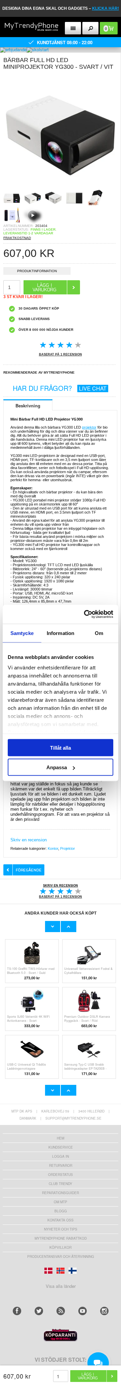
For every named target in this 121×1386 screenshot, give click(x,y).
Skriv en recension (28, 839)
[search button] (90, 28)
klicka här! (105, 8)
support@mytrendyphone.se (73, 1118)
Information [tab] (60, 633)
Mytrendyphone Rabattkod (61, 1238)
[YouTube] (82, 1311)
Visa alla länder (61, 1286)
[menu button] (73, 28)
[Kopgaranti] (60, 1339)
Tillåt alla (60, 747)
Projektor (67, 848)
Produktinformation (37, 271)
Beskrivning (27, 405)
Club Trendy (60, 1183)
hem (60, 1138)
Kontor (53, 848)
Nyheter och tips (60, 1229)
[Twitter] (39, 1311)
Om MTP (60, 1202)
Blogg (60, 1211)
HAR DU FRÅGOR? (60, 388)
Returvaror (60, 1165)
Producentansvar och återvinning (60, 1256)
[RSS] (60, 1311)
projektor (89, 427)
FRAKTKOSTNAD (17, 238)
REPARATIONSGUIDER (60, 1192)
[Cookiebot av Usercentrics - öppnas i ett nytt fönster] (85, 614)
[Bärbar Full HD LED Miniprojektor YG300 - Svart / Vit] (60, 187)
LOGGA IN (60, 1156)
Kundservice (60, 1147)
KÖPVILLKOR (60, 1247)
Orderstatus (60, 1174)
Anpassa (56, 767)
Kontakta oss (60, 1220)
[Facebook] (17, 1311)
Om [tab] (99, 633)
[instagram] (104, 1311)
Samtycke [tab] (22, 633)
